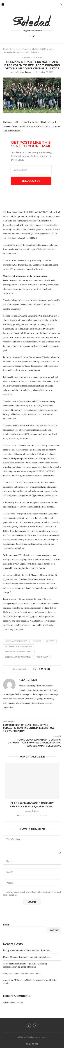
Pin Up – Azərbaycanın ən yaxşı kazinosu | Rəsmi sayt (27, 950)
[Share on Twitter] (42, 669)
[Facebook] (30, 36)
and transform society (16, 641)
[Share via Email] (49, 669)
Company (50, 641)
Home (5, 49)
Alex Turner (25, 72)
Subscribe (32, 180)
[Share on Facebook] (39, 669)
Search (6, 925)
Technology (42, 657)
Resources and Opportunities (19, 652)
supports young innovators (18, 657)
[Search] (60, 4)
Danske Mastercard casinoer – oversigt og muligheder (26, 957)
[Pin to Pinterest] (45, 669)
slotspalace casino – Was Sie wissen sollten (22, 973)
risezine (44, 1037)
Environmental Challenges (18, 646)
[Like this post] (36, 669)
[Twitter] (34, 36)
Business (37, 641)
